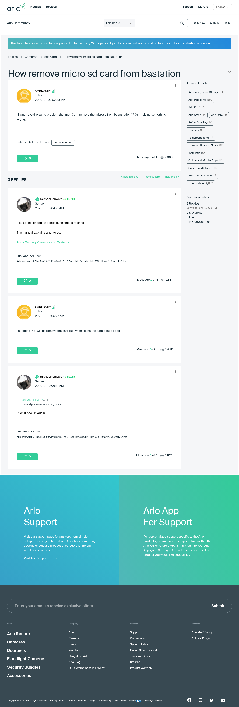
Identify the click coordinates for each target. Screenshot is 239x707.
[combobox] (161, 23)
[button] (176, 85)
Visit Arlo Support (36, 558)
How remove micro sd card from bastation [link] (94, 56)
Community (137, 638)
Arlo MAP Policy (202, 632)
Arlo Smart (194, 115)
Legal (93, 701)
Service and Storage (200, 168)
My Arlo (203, 7)
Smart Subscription (200, 175)
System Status (139, 644)
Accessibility (105, 701)
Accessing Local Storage (203, 92)
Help (227, 23)
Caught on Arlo (78, 656)
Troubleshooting (63, 142)
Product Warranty (141, 668)
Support (188, 7)
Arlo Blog (74, 662)
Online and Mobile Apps (203, 160)
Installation (195, 153)
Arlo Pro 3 (194, 107)
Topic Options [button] (229, 72)
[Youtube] (223, 700)
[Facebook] (189, 700)
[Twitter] (212, 700)
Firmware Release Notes (203, 145)
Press (72, 644)
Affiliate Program (202, 638)
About (72, 632)
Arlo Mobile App (198, 100)
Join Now (199, 23)
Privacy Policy (57, 701)
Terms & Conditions (77, 701)
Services (51, 7)
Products (35, 7)
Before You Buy (197, 122)
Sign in (214, 23)
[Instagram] (200, 700)
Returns (135, 662)
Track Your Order (141, 656)
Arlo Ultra (50, 56)
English (13, 56)
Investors (74, 650)
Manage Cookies (153, 701)
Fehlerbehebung (198, 137)
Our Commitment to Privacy (86, 668)
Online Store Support (143, 650)
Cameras (31, 56)
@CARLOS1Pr (32, 400)
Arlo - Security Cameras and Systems (43, 242)
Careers (74, 638)
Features (193, 130)
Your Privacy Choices (125, 701)
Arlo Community (18, 23)
